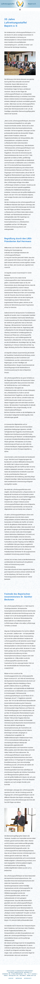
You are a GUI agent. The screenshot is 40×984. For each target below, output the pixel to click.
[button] (20, 9)
